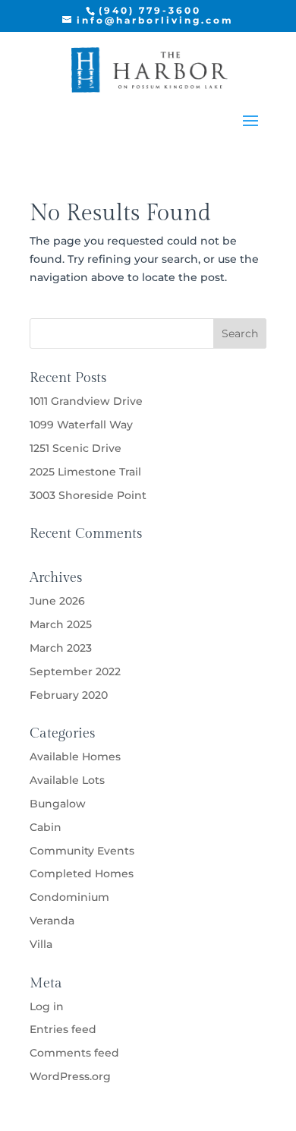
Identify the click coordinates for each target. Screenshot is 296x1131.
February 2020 (69, 695)
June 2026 (57, 601)
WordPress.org (70, 1076)
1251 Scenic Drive (75, 448)
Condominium (69, 897)
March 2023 (61, 648)
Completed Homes (82, 873)
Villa (41, 944)
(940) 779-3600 (150, 10)
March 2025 (61, 624)
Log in (47, 1006)
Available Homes (75, 756)
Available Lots (67, 780)
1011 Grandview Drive (86, 401)
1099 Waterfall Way (81, 424)
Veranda (52, 920)
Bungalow (58, 803)
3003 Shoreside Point (88, 495)
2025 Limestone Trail (85, 472)
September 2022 (75, 671)
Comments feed (74, 1053)
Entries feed (63, 1029)
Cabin (45, 827)
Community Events (82, 851)
